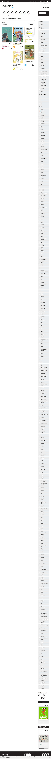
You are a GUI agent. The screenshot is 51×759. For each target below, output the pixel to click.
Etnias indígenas (43, 454)
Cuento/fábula (43, 51)
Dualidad (42, 432)
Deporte (42, 405)
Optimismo (42, 120)
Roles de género (43, 621)
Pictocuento (42, 88)
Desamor (42, 408)
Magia (41, 528)
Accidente (42, 296)
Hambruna (42, 267)
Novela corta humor (44, 74)
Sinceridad (42, 198)
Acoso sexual (43, 302)
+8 (16, 15)
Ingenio (42, 172)
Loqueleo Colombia (7, 6)
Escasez (42, 253)
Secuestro (42, 624)
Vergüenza (42, 285)
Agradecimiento (43, 123)
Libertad (42, 181)
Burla (41, 288)
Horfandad (42, 490)
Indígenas (42, 242)
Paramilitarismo (43, 578)
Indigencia (42, 505)
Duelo (41, 434)
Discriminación (43, 426)
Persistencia (42, 189)
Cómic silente (43, 36)
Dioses (42, 247)
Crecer (42, 388)
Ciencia (42, 359)
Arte (41, 328)
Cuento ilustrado (43, 48)
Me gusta (11, 48)
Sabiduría (42, 118)
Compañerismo (43, 135)
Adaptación (42, 121)
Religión (42, 222)
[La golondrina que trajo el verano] (7, 34)
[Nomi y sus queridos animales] (18, 57)
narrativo (42, 30)
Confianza (42, 140)
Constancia (42, 141)
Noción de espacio (43, 569)
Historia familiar (43, 485)
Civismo (42, 362)
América (42, 248)
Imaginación (42, 169)
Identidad (42, 493)
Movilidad (42, 557)
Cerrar (49, 757)
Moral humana (43, 555)
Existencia (42, 455)
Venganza (42, 656)
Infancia (42, 506)
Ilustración (42, 496)
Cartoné (42, 22)
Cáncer (42, 353)
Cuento (42, 42)
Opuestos (42, 575)
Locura (42, 525)
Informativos (42, 668)
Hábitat (42, 472)
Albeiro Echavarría (5, 46)
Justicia (42, 517)
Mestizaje (42, 265)
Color (41, 364)
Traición (42, 293)
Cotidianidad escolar (44, 384)
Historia (42, 478)
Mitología (42, 62)
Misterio (42, 549)
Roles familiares (43, 622)
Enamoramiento (43, 440)
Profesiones (42, 598)
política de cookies (7, 757)
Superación (42, 201)
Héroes (42, 475)
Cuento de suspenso (44, 45)
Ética (41, 452)
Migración (42, 548)
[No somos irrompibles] (18, 34)
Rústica (42, 24)
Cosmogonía (42, 241)
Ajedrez (42, 310)
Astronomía (42, 282)
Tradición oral (43, 647)
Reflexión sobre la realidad (43, 611)
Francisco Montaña (28, 39)
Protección (42, 600)
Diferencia (42, 227)
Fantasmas (42, 463)
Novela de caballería (44, 77)
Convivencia (42, 143)
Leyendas (42, 59)
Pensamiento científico (44, 583)
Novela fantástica (43, 79)
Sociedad (42, 633)
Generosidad (42, 163)
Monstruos (42, 554)
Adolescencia (43, 305)
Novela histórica (43, 82)
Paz (41, 184)
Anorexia (42, 325)
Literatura (42, 523)
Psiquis (42, 601)
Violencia (42, 665)
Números (42, 574)
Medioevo (42, 540)
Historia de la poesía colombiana (44, 484)
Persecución (42, 586)
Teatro (41, 31)
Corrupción (42, 239)
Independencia (43, 501)
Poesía (42, 91)
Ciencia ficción (43, 290)
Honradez (42, 487)
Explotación (42, 458)
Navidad (42, 566)
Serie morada (43, 685)
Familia (42, 460)
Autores (30, 1)
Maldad (42, 529)
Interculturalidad (43, 175)
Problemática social (43, 597)
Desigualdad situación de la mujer (44, 412)
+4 (8, 15)
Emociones (42, 216)
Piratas (42, 589)
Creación (42, 385)
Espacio (42, 449)
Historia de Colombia (44, 481)
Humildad (42, 166)
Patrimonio (42, 580)
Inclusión (42, 170)
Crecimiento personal (44, 149)
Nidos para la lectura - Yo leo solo (44, 676)
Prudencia (42, 190)
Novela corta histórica (44, 73)
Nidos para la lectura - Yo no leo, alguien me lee (44, 678)
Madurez (42, 526)
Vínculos (42, 276)
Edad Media (42, 218)
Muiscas (42, 244)
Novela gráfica (43, 33)
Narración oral (43, 563)
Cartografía (42, 356)
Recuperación (43, 609)
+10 (20, 15)
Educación (42, 437)
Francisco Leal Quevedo (29, 62)
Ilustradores (35, 1)
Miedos (42, 546)
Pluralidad (42, 245)
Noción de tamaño (43, 571)
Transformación (43, 650)
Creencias (42, 393)
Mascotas (42, 534)
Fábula (42, 56)
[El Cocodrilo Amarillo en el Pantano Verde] (29, 31)
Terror (41, 642)
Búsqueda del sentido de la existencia (44, 350)
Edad (41, 435)
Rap (41, 603)
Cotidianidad (42, 382)
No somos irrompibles (17, 43)
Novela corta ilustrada (44, 76)
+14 (28, 15)
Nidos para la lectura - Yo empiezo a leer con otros (44, 673)
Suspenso (42, 639)
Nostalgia (42, 233)
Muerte (42, 560)
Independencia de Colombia (43, 503)
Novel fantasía (43, 65)
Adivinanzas (42, 28)
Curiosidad (42, 402)
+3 (4, 15)
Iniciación (42, 511)
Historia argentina (43, 480)
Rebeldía (42, 606)
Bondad (42, 346)
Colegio (42, 262)
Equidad (42, 109)
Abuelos (42, 236)
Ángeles (42, 322)
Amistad (42, 124)
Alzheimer (42, 314)
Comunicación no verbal (44, 271)
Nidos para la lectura (44, 671)
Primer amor (42, 595)
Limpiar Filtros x (31, 24)
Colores (42, 365)
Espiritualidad (43, 225)
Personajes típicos (43, 259)
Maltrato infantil (43, 532)
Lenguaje (42, 291)
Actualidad (44, 1)
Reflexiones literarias (44, 613)
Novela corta (43, 68)
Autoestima (42, 336)
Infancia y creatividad (44, 508)
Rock (41, 268)
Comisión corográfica (44, 367)
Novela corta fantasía (44, 71)
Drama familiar (43, 431)
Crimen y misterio (43, 396)
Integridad (42, 115)
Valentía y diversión (43, 207)
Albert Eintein (43, 311)
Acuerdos (42, 250)
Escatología (42, 446)
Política (42, 592)
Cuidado (42, 152)
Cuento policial (43, 50)
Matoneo (42, 287)
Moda (41, 552)
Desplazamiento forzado (44, 414)
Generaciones (43, 469)
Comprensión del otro (44, 370)
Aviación (42, 341)
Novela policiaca (43, 85)
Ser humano (42, 213)
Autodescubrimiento (44, 334)
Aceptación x (5, 24)
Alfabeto (42, 313)
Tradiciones (42, 648)
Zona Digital (40, 1)
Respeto (42, 192)
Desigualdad (42, 410)
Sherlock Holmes (43, 630)
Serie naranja (43, 686)
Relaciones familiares (44, 616)
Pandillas (42, 577)
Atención (42, 333)
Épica (41, 54)
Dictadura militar (43, 420)
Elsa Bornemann (16, 44)
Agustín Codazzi (43, 308)
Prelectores (42, 680)
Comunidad (42, 270)
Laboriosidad (42, 178)
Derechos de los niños (44, 407)
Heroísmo (42, 477)
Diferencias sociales (44, 423)
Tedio (41, 279)
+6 (12, 15)
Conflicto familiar (43, 376)
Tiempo (42, 644)
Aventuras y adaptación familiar (44, 340)
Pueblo (42, 256)
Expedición (42, 457)
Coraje (42, 144)
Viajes (41, 659)
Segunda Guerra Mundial (44, 625)
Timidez (42, 645)
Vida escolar (42, 662)
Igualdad (42, 167)
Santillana (46, 7)
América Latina (43, 316)
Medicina (42, 537)
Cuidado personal (43, 399)
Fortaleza (42, 161)
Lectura (42, 520)
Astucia (42, 129)
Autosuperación (43, 132)
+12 (24, 15)
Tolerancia (42, 204)
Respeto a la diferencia (44, 193)
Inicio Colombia (47, 1)
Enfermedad (42, 443)
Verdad (42, 209)
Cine (41, 361)
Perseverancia (43, 187)
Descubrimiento (43, 273)
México (42, 543)
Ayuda (41, 343)
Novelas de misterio (44, 572)
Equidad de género (43, 158)
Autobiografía (43, 39)
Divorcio (42, 429)
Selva (41, 627)
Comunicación (43, 138)
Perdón (42, 186)
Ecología (42, 155)
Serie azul (42, 683)
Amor (41, 126)
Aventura (42, 337)
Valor (41, 653)
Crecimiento (42, 147)
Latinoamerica (43, 264)
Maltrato (42, 531)
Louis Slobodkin (16, 67)
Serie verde (42, 688)
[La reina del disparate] (29, 52)
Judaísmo (42, 514)
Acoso (41, 299)
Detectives (42, 417)
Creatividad (42, 146)
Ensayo (42, 53)
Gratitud (42, 112)
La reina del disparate (29, 61)
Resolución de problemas (44, 619)
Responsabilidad (43, 195)
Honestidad (42, 164)
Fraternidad (42, 117)
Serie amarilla (43, 682)
